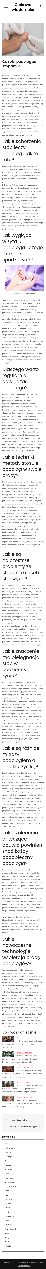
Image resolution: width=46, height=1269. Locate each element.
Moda (7, 1174)
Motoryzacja (9, 1178)
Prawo (7, 1195)
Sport (7, 1212)
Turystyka (8, 1225)
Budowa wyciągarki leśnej (17, 1120)
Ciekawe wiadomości (23, 9)
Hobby (7, 1161)
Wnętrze (8, 1242)
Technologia (9, 1216)
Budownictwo (10, 1148)
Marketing (8, 1169)
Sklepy (7, 1208)
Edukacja (8, 1157)
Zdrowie (8, 1246)
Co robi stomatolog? (25, 1097)
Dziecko (8, 1152)
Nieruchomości (10, 1182)
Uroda (7, 1233)
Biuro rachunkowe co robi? (27, 1082)
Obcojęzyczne (10, 1186)
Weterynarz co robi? (24, 1053)
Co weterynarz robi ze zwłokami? (29, 1038)
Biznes (7, 1144)
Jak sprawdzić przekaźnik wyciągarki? (24, 1127)
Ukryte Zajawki (10, 1229)
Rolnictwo (8, 1203)
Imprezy (8, 1165)
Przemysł (8, 1199)
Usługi (7, 1237)
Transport (8, 1220)
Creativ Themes (24, 1266)
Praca (7, 1191)
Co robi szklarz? (23, 1067)
